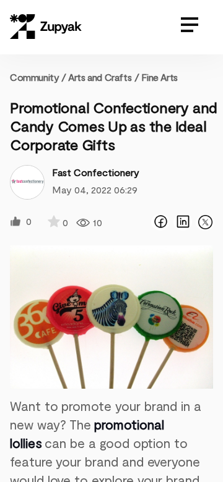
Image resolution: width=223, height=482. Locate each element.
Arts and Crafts (99, 77)
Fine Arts (159, 77)
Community (38, 77)
